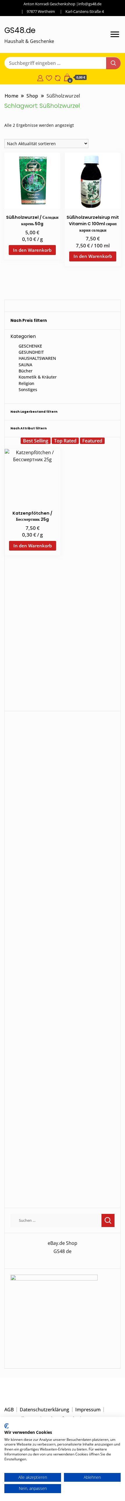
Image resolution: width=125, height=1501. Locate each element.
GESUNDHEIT (31, 352)
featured (92, 441)
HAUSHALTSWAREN (37, 358)
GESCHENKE (30, 346)
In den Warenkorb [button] (32, 250)
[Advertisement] (62, 642)
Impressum (88, 1409)
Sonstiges (28, 389)
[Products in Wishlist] (49, 77)
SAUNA (25, 364)
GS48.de (19, 30)
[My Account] (40, 77)
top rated (65, 441)
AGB (9, 1409)
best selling (35, 441)
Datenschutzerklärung (44, 1409)
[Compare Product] (58, 77)
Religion (26, 383)
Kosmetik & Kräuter (38, 377)
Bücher (26, 371)
